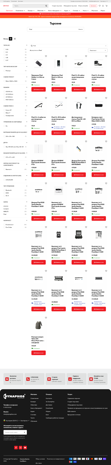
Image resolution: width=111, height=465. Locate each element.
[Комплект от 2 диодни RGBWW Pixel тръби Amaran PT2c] (58, 190)
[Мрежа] (10, 39)
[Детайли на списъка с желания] (100, 6)
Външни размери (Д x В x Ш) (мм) (14, 153)
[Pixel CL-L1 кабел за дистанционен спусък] (38, 105)
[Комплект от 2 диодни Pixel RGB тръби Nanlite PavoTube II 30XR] (78, 190)
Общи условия (40, 459)
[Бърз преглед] (44, 59)
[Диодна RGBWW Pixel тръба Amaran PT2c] (38, 149)
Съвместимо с (9, 106)
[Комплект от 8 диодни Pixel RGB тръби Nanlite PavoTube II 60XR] (98, 278)
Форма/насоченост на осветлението (11, 164)
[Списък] (14, 39)
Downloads (14, 1)
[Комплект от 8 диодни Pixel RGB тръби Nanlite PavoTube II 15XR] (78, 234)
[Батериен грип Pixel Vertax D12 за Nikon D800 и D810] (98, 105)
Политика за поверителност (56, 459)
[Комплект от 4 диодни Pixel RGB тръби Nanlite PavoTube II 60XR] (38, 278)
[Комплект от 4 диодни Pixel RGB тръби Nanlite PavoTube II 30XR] (38, 234)
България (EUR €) (12, 420)
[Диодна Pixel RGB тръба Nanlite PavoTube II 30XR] (38, 190)
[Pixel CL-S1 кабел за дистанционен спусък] (98, 63)
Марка (6, 202)
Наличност (7, 220)
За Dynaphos (7, 1)
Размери (6, 87)
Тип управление (9, 186)
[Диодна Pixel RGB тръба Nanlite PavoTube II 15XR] (98, 149)
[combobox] (30, 6)
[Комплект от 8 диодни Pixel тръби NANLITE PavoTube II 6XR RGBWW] (58, 234)
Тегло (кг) (7, 45)
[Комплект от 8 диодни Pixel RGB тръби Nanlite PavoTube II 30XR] (58, 278)
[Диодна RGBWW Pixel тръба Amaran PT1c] (58, 149)
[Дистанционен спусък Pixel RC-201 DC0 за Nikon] (78, 105)
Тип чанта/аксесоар (10, 66)
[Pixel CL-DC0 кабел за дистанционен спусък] (58, 105)
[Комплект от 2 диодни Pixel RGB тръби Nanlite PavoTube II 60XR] (78, 278)
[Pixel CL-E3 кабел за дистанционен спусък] (78, 63)
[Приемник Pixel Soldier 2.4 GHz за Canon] (38, 63)
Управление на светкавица (13, 122)
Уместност (93, 50)
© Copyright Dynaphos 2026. (11, 460)
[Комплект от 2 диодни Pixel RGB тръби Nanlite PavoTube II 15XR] (98, 190)
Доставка (20, 1)
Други (5, 142)
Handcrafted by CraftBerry (24, 460)
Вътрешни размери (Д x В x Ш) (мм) (15, 132)
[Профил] (103, 6)
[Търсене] (46, 6)
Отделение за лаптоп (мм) (12, 175)
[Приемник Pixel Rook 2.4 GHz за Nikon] (58, 63)
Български (103, 1)
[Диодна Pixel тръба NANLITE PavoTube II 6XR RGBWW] (78, 149)
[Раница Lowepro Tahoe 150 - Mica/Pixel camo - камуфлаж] (38, 325)
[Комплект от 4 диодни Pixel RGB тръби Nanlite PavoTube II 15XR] (98, 234)
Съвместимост (9, 77)
